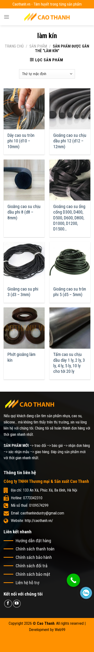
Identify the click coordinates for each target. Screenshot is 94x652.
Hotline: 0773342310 (26, 498)
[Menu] (6, 17)
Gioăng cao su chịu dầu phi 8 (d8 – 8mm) (23, 212)
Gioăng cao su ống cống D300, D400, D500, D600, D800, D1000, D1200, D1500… (69, 218)
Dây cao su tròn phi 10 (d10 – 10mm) (20, 141)
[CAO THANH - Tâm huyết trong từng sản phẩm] (47, 16)
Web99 (60, 629)
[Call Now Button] (73, 580)
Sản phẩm (38, 46)
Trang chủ (14, 46)
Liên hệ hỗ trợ (27, 582)
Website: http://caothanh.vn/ (32, 520)
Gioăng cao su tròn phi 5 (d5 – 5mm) (69, 291)
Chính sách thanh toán (35, 548)
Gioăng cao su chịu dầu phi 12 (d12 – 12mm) (69, 141)
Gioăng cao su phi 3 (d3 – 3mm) (22, 291)
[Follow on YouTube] (17, 604)
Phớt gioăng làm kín (21, 357)
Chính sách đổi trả (31, 565)
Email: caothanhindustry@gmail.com (37, 513)
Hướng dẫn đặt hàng (33, 540)
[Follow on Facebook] (8, 604)
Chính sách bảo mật (33, 574)
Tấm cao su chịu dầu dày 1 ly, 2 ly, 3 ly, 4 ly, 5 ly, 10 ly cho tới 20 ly (69, 363)
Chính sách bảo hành (34, 557)
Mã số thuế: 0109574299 (29, 505)
